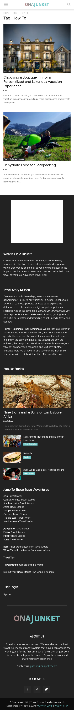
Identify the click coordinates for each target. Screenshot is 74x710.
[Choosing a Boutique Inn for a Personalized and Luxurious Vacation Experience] (37, 48)
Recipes (27, 457)
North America (11, 521)
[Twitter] (46, 689)
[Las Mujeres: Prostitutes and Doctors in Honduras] (12, 441)
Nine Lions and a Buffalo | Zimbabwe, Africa (32, 414)
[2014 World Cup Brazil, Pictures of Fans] (12, 474)
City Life (7, 71)
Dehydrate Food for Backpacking (29, 165)
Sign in (7, 594)
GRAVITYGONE (45, 705)
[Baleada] (12, 457)
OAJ (5, 90)
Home (6, 12)
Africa (6, 506)
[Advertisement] (37, 221)
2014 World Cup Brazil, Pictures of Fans (43, 469)
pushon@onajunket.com (43, 666)
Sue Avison (8, 421)
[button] (69, 4)
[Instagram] (37, 689)
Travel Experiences (18, 546)
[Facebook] (27, 689)
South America (11, 503)
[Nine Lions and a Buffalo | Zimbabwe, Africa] (37, 391)
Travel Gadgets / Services (14, 159)
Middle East (9, 517)
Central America (30, 444)
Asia (5, 496)
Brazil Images (29, 473)
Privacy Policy (61, 705)
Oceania (7, 514)
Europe (7, 510)
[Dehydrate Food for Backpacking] (37, 136)
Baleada (27, 453)
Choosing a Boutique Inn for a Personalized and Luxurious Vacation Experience (32, 81)
